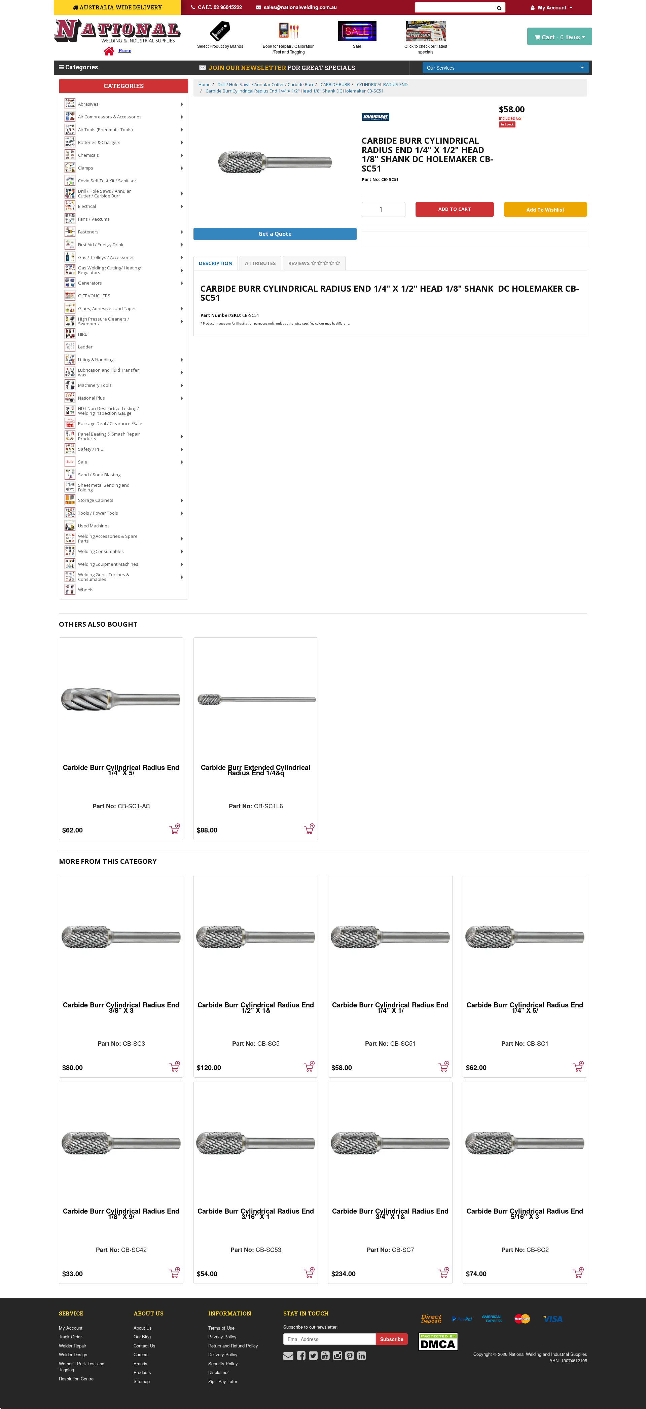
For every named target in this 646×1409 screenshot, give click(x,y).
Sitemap (142, 1381)
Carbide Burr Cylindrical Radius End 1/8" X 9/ (121, 1213)
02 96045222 (220, 7)
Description (215, 263)
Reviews (299, 263)
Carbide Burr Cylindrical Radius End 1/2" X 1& (256, 1007)
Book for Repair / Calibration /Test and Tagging (289, 48)
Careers (141, 1354)
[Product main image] (275, 162)
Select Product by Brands (220, 46)
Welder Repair (72, 1345)
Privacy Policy (222, 1336)
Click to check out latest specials (425, 48)
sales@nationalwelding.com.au (300, 7)
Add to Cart (454, 209)
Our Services (441, 67)
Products (142, 1372)
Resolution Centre (76, 1378)
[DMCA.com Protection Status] (438, 1341)
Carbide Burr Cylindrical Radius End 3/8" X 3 (121, 1007)
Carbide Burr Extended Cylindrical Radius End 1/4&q (256, 769)
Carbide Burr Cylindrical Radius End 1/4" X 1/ (390, 1007)
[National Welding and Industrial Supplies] (117, 31)
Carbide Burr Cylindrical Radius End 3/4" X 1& (390, 1213)
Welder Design (73, 1354)
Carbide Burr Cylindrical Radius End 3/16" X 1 (256, 1213)
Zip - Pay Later (222, 1381)
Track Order (70, 1336)
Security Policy (223, 1363)
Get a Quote (275, 233)
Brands (140, 1363)
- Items (562, 36)
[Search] (499, 7)
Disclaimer (218, 1372)
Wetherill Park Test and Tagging (81, 1366)
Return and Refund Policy (233, 1345)
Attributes (260, 263)
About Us (143, 1328)
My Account (552, 7)
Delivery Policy (223, 1354)
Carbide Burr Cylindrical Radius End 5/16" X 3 (525, 1213)
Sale (357, 46)
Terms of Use (221, 1328)
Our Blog (142, 1336)
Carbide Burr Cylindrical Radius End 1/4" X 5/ (121, 769)
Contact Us (144, 1345)
